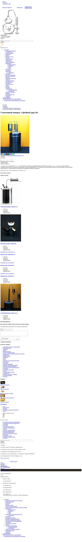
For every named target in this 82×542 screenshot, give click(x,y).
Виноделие (5, 434)
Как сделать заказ (7, 3)
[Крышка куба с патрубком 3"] (7, 273)
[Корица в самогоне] (3, 388)
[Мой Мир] (5, 154)
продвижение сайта (5, 470)
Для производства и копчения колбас (11, 423)
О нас (4, 1)
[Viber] (10, 154)
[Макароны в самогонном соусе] (3, 396)
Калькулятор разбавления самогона (11, 409)
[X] (6, 154)
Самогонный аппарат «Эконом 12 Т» (9, 206)
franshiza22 (3, 463)
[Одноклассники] (3, 154)
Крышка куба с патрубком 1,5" (8, 254)
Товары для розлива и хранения (10, 433)
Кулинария (5, 425)
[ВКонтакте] (1, 154)
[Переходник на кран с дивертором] (11, 241)
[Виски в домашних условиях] (3, 392)
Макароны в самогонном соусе (7, 397)
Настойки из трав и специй (9, 437)
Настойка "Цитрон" (5, 402)
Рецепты (5, 2)
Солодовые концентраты (8, 432)
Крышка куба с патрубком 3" (7, 276)
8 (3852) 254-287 (28, 8)
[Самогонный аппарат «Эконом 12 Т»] (11, 204)
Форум (4, 411)
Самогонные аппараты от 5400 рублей (15, 155)
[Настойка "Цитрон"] (3, 401)
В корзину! (3, 161)
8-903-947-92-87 (28, 6)
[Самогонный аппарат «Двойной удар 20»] (15, 152)
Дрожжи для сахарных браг (9, 427)
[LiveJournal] (8, 154)
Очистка (5, 428)
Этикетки (5, 438)
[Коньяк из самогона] (3, 383)
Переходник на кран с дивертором (8, 243)
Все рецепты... (4, 404)
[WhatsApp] (12, 154)
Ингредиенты (6, 407)
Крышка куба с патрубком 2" (7, 265)
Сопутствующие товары (8, 426)
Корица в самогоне (5, 389)
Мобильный (19, 7)
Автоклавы (5, 424)
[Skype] (14, 154)
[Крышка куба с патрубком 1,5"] (8, 251)
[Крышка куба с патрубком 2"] (7, 262)
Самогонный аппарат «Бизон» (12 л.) (9, 313)
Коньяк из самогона (5, 384)
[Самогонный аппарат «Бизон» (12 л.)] (11, 310)
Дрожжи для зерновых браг (9, 430)
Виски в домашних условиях (7, 393)
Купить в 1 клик (4, 162)
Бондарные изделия (7, 435)
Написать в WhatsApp (7, 7)
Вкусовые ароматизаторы (8, 431)
